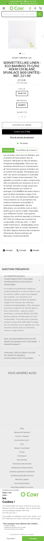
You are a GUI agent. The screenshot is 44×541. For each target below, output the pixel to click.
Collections (23, 58)
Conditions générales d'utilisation (22, 472)
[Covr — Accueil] (17, 8)
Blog (22, 428)
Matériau (22, 100)
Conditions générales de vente (22, 475)
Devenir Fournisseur (22, 448)
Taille (22, 89)
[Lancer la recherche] (39, 14)
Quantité (22, 112)
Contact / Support (22, 436)
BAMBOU (22, 105)
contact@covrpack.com (29, 3)
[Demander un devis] (30, 8)
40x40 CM (22, 93)
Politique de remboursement (22, 468)
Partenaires (21, 456)
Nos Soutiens (22, 460)
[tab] (8, 150)
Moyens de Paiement (22, 432)
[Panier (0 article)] (40, 8)
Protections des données (22, 464)
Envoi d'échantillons (22, 483)
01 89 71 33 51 (12, 3)
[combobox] (19, 14)
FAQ (22, 444)
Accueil (15, 58)
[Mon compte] (35, 8)
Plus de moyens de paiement (22, 137)
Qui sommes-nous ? (21, 440)
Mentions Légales (22, 479)
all (30, 58)
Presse (22, 452)
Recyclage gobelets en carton (22, 487)
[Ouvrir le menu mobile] (3, 8)
